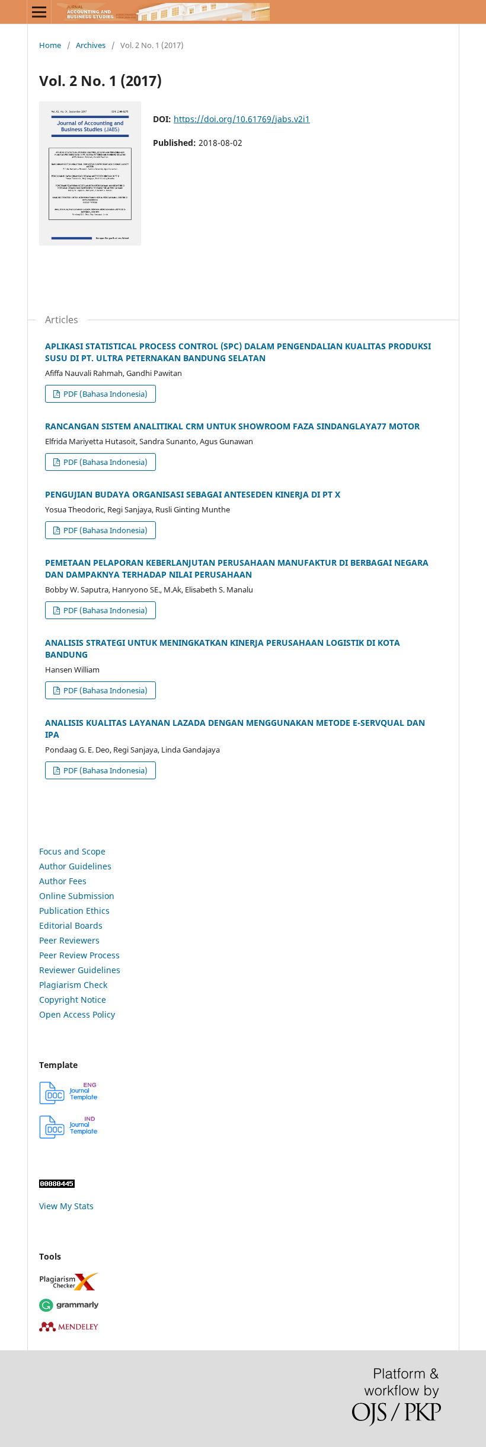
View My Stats (66, 1206)
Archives (90, 45)
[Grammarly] (243, 1305)
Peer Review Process (79, 955)
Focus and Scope (72, 851)
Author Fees (63, 881)
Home (50, 45)
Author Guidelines (75, 866)
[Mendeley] (243, 1326)
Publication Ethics (74, 910)
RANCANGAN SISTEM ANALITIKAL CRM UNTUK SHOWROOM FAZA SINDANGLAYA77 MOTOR (232, 426)
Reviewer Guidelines (79, 970)
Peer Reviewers (69, 940)
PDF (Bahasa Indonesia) (105, 393)
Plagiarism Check (73, 984)
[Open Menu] (39, 12)
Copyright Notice (72, 999)
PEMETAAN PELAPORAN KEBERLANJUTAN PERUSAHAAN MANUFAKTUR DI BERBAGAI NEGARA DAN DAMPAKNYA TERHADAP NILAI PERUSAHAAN (237, 568)
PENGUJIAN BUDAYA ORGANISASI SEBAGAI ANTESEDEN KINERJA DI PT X (192, 494)
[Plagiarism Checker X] (243, 1281)
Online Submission (76, 895)
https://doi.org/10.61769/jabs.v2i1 (242, 119)
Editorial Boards (71, 925)
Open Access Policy (77, 1014)
